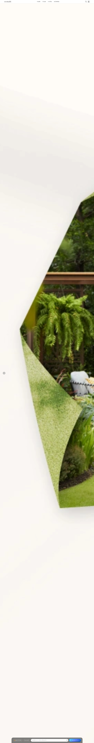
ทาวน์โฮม (50, 1)
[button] (89, 1)
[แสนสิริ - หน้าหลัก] (8, 1)
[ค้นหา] (67, 740)
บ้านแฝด (44, 1)
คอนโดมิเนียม (56, 1)
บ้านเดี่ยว (38, 1)
